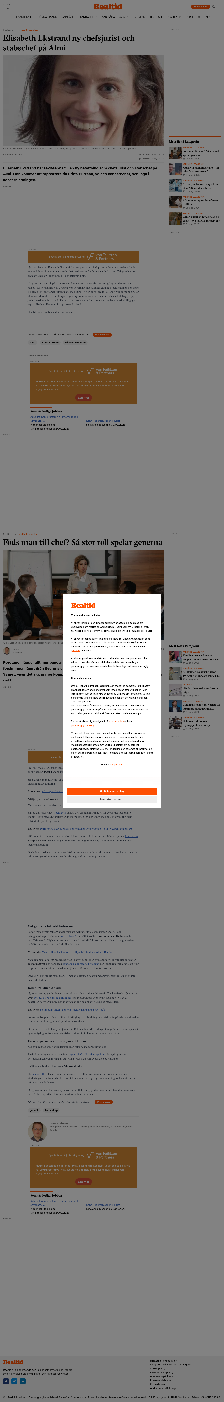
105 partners (116, 764)
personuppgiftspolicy (82, 725)
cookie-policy (116, 721)
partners (75, 650)
